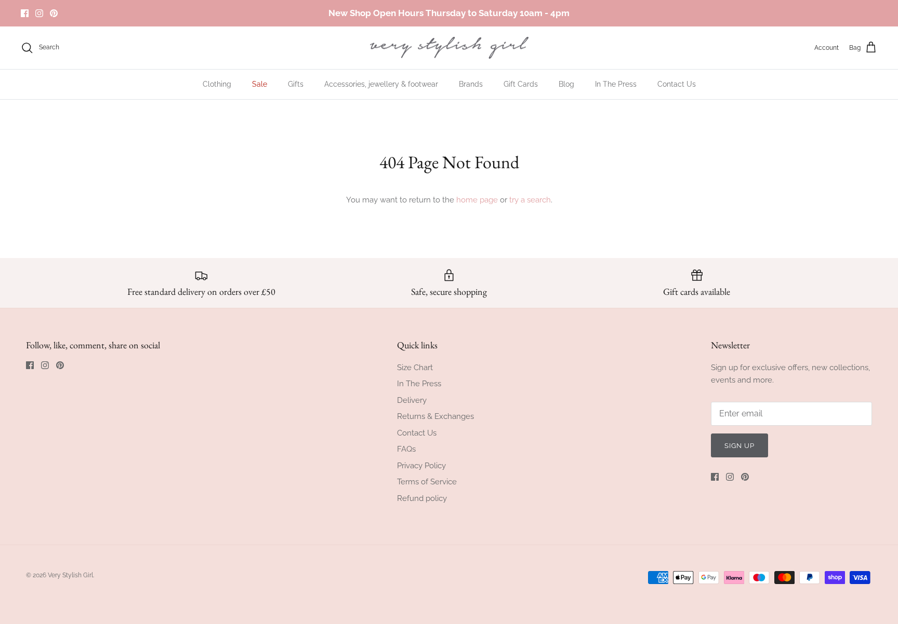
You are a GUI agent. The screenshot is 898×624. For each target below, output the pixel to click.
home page (477, 200)
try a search (530, 200)
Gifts (295, 84)
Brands (471, 84)
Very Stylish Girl (70, 575)
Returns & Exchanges (435, 416)
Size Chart (415, 367)
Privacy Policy (421, 465)
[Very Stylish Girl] (449, 48)
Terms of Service (427, 481)
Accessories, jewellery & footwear (381, 84)
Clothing (217, 84)
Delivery (412, 400)
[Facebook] (25, 13)
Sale (259, 84)
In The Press (616, 84)
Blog (566, 84)
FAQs (406, 449)
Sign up (739, 446)
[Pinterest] (54, 13)
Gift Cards (521, 84)
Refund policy (422, 498)
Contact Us (676, 84)
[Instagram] (39, 13)
